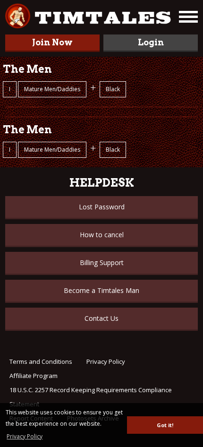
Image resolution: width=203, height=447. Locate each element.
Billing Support (102, 262)
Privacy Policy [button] (24, 436)
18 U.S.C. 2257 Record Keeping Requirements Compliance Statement (90, 397)
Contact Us (101, 318)
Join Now (52, 42)
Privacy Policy (105, 361)
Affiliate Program (33, 375)
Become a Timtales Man (101, 290)
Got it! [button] (165, 425)
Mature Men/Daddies (52, 89)
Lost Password (102, 206)
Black (113, 89)
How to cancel (102, 234)
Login (151, 42)
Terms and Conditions (40, 361)
